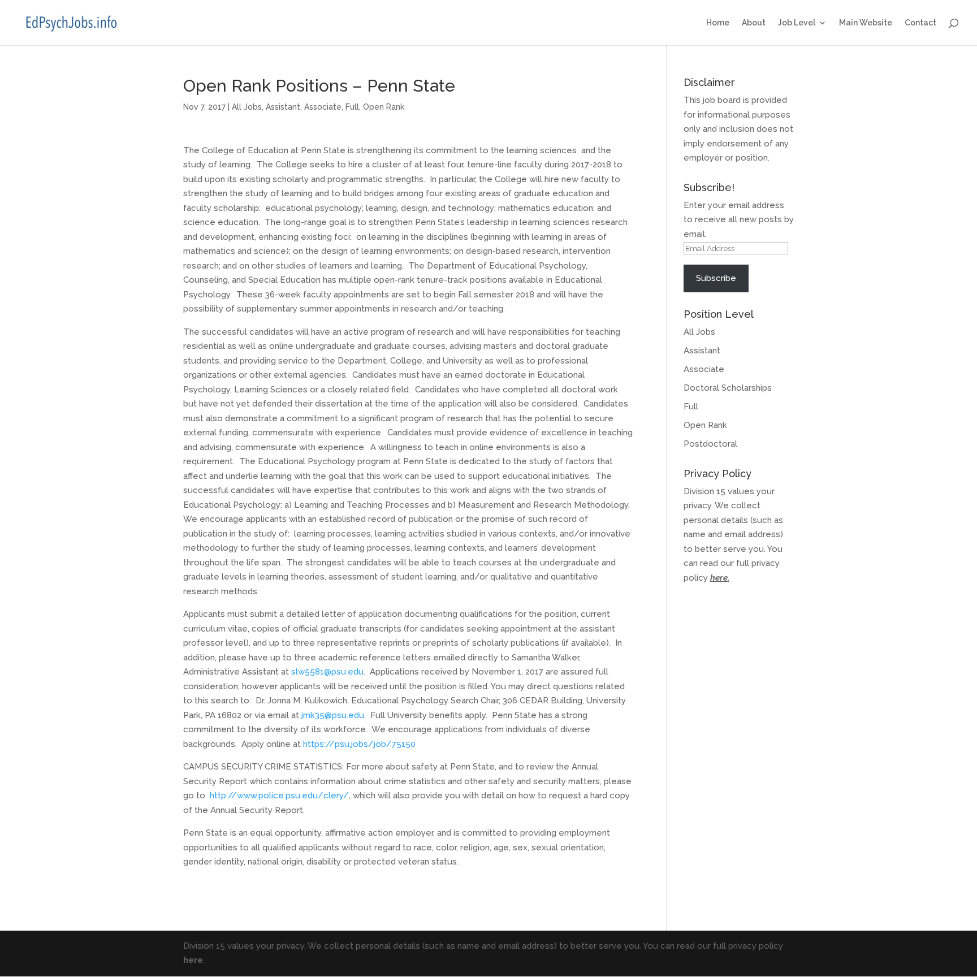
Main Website (865, 23)
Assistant (283, 106)
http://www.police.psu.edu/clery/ (279, 795)
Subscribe (716, 278)
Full (352, 106)
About (754, 23)
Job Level (796, 23)
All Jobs (247, 106)
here (719, 578)
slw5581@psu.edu (327, 672)
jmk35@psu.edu (332, 715)
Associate (322, 106)
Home (717, 23)
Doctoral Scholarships (728, 388)
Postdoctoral (710, 444)
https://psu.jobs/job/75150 (359, 744)
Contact (920, 23)
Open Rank (383, 106)
